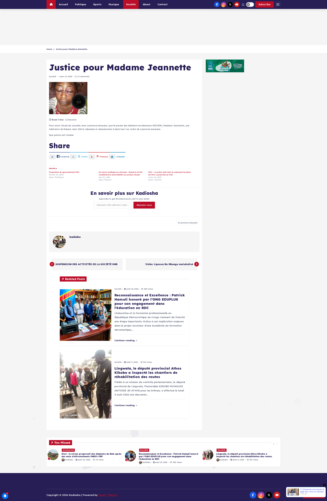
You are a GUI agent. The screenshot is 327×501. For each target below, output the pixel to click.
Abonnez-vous (144, 205)
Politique (80, 4)
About (146, 4)
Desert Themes (107, 495)
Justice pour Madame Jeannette (71, 49)
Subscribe (265, 4)
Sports (97, 4)
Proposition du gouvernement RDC (64, 172)
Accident (223, 450)
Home (49, 49)
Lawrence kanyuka (188, 223)
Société (131, 4)
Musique (114, 4)
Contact (162, 4)
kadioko (75, 236)
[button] (273, 444)
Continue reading (124, 340)
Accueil (63, 4)
